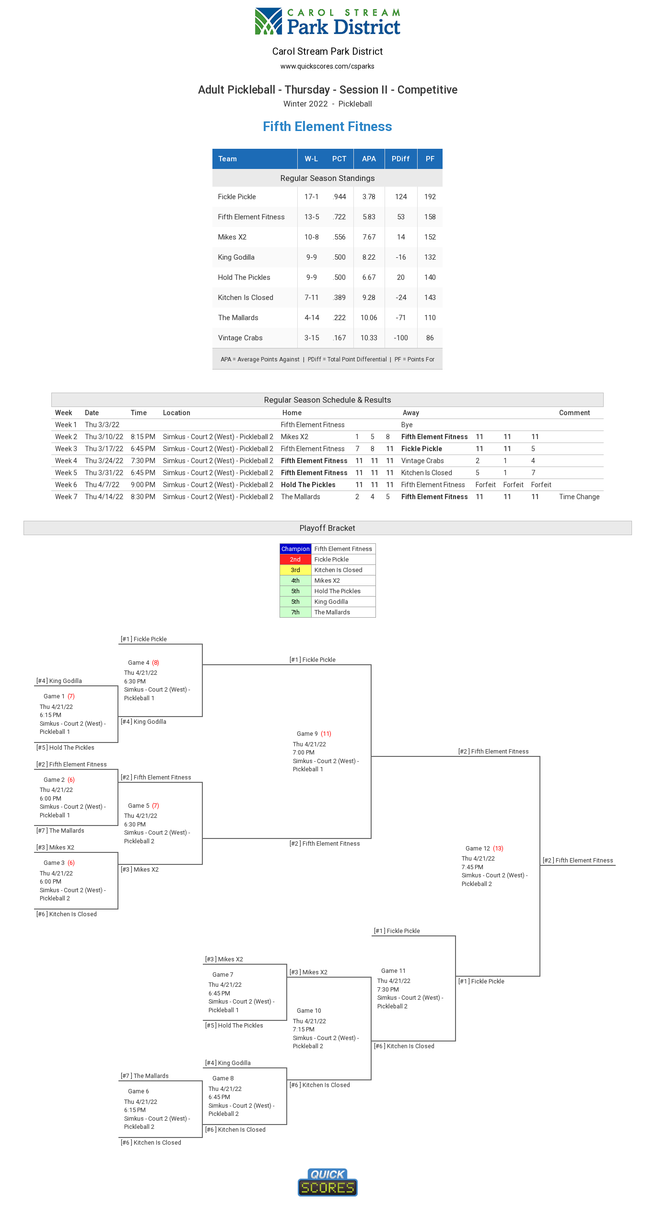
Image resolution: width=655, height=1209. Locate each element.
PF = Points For (414, 359)
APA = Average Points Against (260, 359)
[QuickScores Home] (328, 1182)
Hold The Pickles (244, 277)
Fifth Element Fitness (251, 217)
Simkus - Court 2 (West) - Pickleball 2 (218, 437)
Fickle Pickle (237, 196)
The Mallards (238, 317)
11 (326, 733)
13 (498, 848)
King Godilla (236, 257)
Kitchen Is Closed (245, 297)
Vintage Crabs (240, 338)
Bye (407, 425)
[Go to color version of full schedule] (327, 20)
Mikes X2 (232, 237)
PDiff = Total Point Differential (347, 359)
